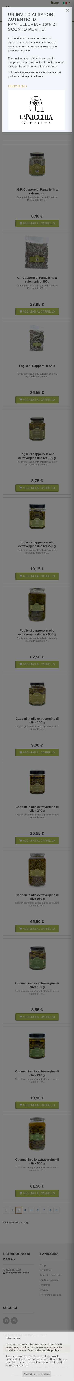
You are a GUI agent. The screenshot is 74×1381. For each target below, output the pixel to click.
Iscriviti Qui (17, 86)
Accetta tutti (29, 1374)
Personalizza (44, 1374)
